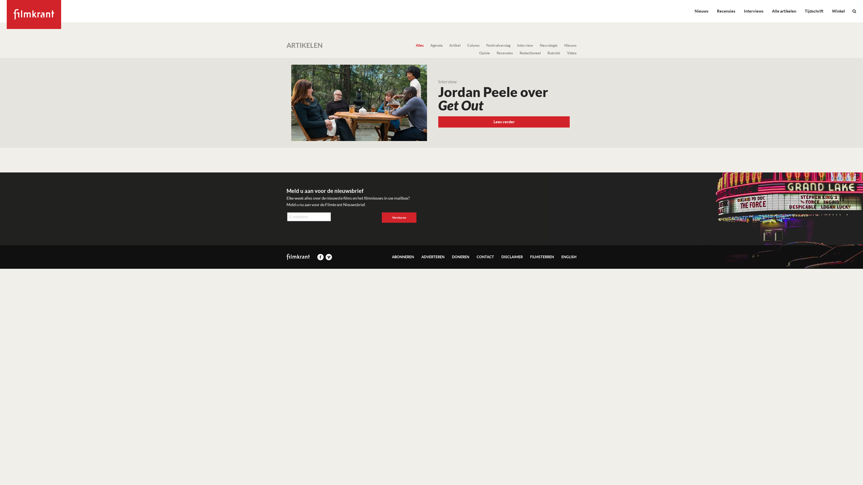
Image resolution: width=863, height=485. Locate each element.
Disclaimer (512, 257)
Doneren (460, 257)
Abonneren (403, 257)
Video (571, 53)
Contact (485, 257)
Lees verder (504, 121)
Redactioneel (530, 53)
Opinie (484, 53)
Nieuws (701, 11)
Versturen (399, 217)
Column (473, 45)
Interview (525, 45)
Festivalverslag (498, 45)
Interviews (753, 11)
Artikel (454, 45)
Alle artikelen (784, 11)
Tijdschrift (814, 11)
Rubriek (553, 53)
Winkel (838, 11)
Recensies (726, 11)
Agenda (436, 45)
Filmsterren (542, 257)
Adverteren (433, 257)
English (568, 257)
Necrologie (549, 45)
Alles (420, 45)
